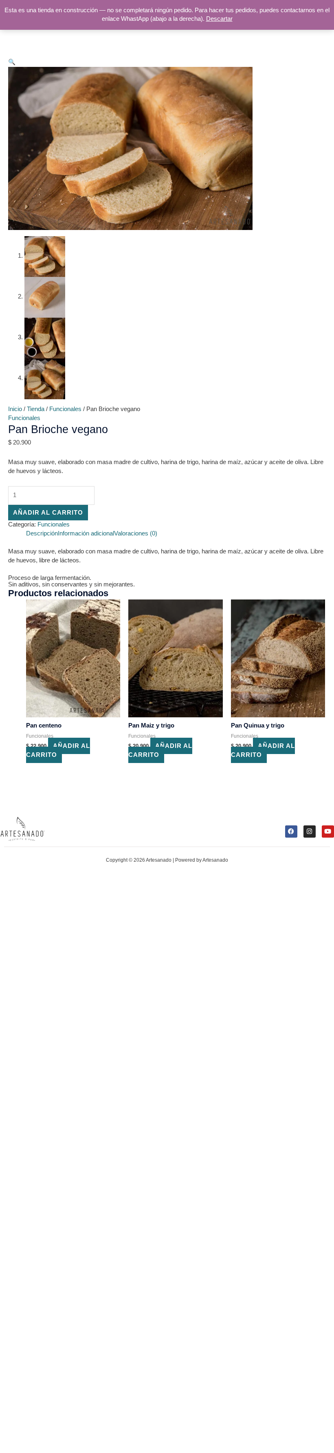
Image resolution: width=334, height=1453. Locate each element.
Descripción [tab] (42, 533)
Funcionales (65, 409)
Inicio (15, 409)
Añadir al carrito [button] (58, 750)
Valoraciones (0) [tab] (135, 533)
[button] (11, 62)
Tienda (35, 409)
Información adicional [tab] (86, 533)
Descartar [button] (219, 18)
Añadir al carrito (48, 512)
